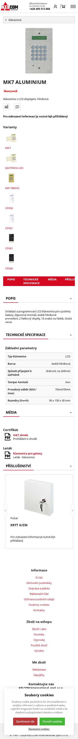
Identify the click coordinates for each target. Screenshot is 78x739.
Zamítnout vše (25, 721)
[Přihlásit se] (55, 6)
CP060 (9, 268)
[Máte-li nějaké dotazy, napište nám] (17, 107)
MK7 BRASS (12, 188)
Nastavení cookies (39, 728)
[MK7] (11, 137)
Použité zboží (39, 645)
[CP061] (11, 238)
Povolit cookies (52, 721)
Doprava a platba (39, 588)
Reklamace (39, 669)
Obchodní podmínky (39, 583)
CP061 (9, 248)
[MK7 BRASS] (11, 178)
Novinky (39, 634)
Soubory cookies (39, 605)
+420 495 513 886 (39, 9)
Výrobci (39, 651)
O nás (39, 577)
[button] (5, 511)
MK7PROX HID (14, 168)
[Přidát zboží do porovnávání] (6, 107)
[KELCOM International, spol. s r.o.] (9, 6)
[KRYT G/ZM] (39, 497)
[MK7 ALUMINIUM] (39, 50)
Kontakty (39, 610)
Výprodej (39, 640)
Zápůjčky (39, 675)
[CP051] (11, 218)
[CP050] (11, 198)
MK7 (8, 148)
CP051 (9, 228)
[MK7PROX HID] (11, 158)
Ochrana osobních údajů (39, 599)
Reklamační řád (39, 594)
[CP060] (11, 258)
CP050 (9, 208)
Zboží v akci (39, 629)
